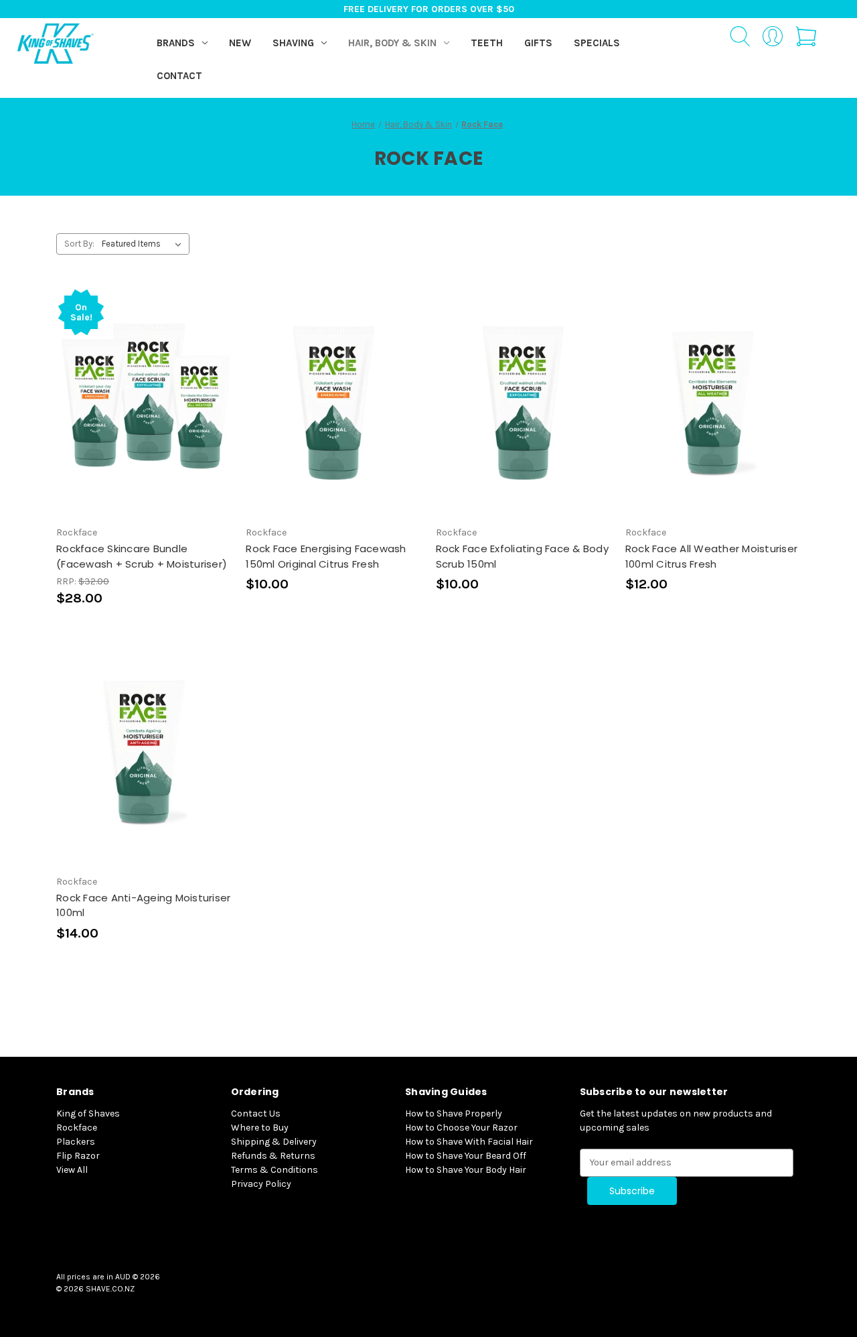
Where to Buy (260, 1127)
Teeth (487, 43)
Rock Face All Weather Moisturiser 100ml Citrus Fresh (711, 556)
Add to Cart (144, 426)
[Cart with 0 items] (806, 38)
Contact (179, 76)
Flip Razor (78, 1155)
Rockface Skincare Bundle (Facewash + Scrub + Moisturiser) (141, 556)
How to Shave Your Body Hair (465, 1169)
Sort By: (79, 244)
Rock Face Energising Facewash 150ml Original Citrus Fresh (326, 556)
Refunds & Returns (273, 1155)
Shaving (293, 43)
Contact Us (256, 1113)
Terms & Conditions (274, 1169)
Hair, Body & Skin (392, 43)
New (240, 43)
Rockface (76, 1127)
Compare (139, 403)
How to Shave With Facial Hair (469, 1141)
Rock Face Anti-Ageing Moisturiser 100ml (143, 905)
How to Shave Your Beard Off (465, 1155)
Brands (176, 43)
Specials (597, 43)
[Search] (740, 38)
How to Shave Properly (453, 1113)
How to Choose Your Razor (461, 1127)
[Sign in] (773, 38)
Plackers (75, 1141)
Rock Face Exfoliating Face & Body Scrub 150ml (522, 556)
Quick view (140, 378)
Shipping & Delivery (274, 1141)
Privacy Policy (261, 1184)
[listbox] (144, 244)
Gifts (538, 43)
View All (72, 1169)
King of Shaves (88, 1113)
